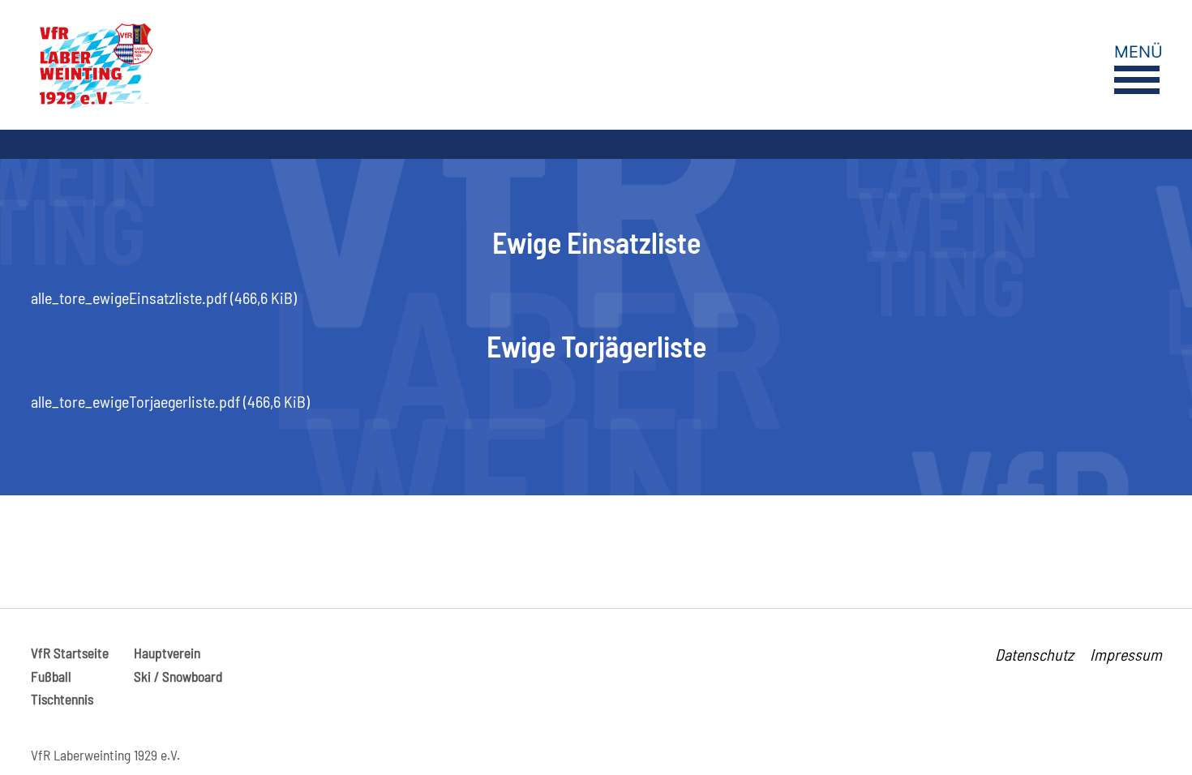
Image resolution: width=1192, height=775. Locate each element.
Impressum (1126, 654)
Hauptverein (167, 653)
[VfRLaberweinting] (327, 64)
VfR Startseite (70, 653)
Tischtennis (62, 699)
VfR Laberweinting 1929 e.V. (105, 755)
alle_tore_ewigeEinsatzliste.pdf (164, 297)
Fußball (51, 676)
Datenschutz (1034, 654)
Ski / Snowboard (178, 676)
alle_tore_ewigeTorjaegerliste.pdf (170, 401)
